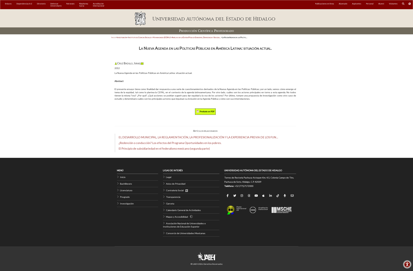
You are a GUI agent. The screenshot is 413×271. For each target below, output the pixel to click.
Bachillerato (126, 183)
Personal (369, 4)
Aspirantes (356, 4)
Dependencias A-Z (24, 4)
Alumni (381, 4)
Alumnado (343, 4)
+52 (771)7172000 (244, 186)
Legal (168, 177)
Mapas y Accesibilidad (177, 216)
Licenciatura (126, 190)
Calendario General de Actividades (183, 210)
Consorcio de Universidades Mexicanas (185, 233)
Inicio (113, 37)
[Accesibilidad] (407, 264)
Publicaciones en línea (324, 4)
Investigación (127, 203)
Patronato (70, 4)
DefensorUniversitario (55, 5)
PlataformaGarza (83, 5)
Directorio (41, 4)
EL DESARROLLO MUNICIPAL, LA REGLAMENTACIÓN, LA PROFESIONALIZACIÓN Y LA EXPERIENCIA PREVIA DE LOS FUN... (198, 137)
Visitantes (393, 4)
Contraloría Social (175, 190)
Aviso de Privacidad (175, 183)
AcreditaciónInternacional (98, 5)
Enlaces (8, 4)
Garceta (170, 203)
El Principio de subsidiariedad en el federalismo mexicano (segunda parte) (164, 148)
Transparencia (173, 197)
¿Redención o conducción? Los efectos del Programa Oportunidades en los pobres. (170, 143)
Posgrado (125, 197)
